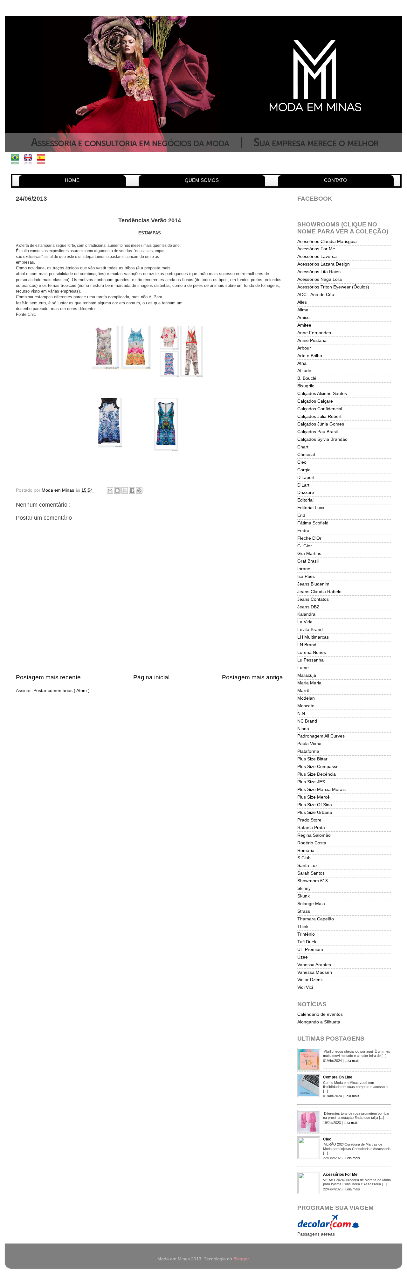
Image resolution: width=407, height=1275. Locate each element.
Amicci (303, 317)
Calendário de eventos (320, 1014)
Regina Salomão (314, 835)
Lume (303, 667)
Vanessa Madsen (314, 972)
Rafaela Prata (311, 827)
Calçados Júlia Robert (319, 416)
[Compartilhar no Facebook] (132, 490)
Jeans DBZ (308, 607)
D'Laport (305, 477)
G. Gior (304, 546)
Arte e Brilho (309, 355)
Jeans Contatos (313, 599)
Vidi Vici (305, 987)
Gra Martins (309, 553)
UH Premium (310, 949)
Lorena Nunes (311, 652)
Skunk (303, 896)
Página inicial (151, 677)
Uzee (302, 957)
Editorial (305, 500)
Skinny (304, 888)
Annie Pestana (312, 340)
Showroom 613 (312, 880)
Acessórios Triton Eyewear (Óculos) (333, 287)
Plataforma (308, 751)
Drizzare (305, 492)
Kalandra (306, 614)
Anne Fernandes (314, 332)
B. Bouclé (306, 378)
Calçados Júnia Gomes (320, 424)
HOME (72, 180)
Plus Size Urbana (314, 812)
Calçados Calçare (315, 401)
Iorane (303, 568)
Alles (302, 302)
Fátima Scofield (312, 523)
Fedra (303, 530)
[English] (30, 161)
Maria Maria (309, 683)
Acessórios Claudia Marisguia (327, 241)
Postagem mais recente (48, 677)
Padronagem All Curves (321, 736)
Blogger (241, 1259)
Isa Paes (306, 576)
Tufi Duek (306, 941)
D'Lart (303, 485)
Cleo (302, 462)
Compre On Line (337, 1077)
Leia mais (352, 1061)
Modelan (306, 698)
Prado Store (309, 820)
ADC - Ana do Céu (315, 294)
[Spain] (43, 161)
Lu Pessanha (310, 660)
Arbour (304, 348)
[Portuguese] (17, 161)
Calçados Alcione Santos (322, 393)
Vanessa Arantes (314, 964)
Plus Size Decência (316, 774)
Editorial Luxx (310, 507)
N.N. (301, 713)
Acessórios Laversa (317, 256)
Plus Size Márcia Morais (321, 789)
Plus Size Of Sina (314, 804)
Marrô (303, 690)
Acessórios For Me (316, 248)
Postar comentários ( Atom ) (61, 690)
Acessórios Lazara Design (323, 264)
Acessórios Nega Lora (319, 279)
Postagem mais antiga (252, 677)
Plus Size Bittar (312, 759)
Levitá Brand (310, 629)
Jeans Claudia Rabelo (319, 591)
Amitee (304, 325)
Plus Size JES (311, 782)
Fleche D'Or (309, 538)
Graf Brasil (308, 561)
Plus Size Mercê (313, 797)
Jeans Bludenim (313, 584)
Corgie (304, 470)
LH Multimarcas (313, 637)
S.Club (304, 858)
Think (302, 926)
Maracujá (306, 675)
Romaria (305, 850)
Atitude (304, 370)
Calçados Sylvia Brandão (322, 439)
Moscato (305, 705)
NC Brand (307, 721)
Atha (302, 363)
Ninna (303, 728)
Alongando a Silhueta (318, 1022)
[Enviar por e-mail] (110, 490)
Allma (302, 310)
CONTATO (335, 180)
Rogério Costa (311, 843)
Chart (302, 447)
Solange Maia (311, 903)
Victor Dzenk (310, 979)
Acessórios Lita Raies (319, 271)
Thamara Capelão (315, 919)
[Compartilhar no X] (124, 490)
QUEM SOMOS (202, 180)
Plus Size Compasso (318, 766)
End (301, 515)
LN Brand (306, 644)
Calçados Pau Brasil (317, 431)
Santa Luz (307, 865)
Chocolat (306, 454)
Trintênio (306, 934)
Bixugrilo (305, 386)
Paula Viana (309, 743)
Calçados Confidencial (319, 408)
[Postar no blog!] (117, 490)
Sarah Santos (311, 873)
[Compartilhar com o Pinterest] (139, 490)
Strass (303, 911)
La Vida (305, 622)
